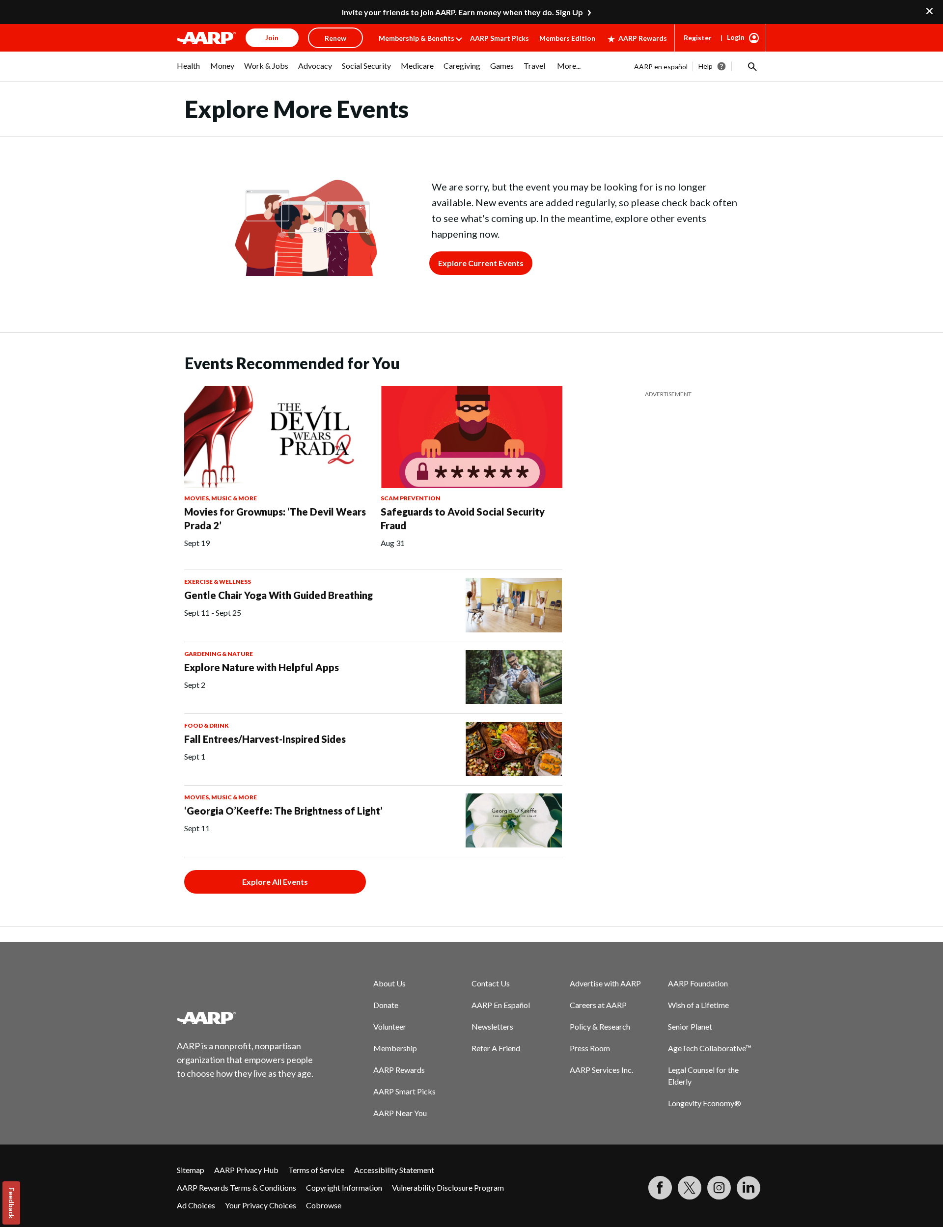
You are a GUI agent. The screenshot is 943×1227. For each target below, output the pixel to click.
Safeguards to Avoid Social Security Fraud (463, 518)
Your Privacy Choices (260, 1205)
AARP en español (661, 66)
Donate (385, 1004)
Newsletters (492, 1026)
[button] (751, 66)
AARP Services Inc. (601, 1069)
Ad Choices (196, 1205)
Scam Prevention (411, 498)
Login (736, 37)
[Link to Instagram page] (719, 1188)
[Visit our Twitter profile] (689, 1188)
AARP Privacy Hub (246, 1169)
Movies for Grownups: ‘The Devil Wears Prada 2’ (275, 518)
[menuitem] (188, 71)
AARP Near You (400, 1113)
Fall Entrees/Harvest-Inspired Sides (265, 739)
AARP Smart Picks (499, 38)
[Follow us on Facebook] (660, 1188)
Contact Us (491, 983)
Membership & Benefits (416, 38)
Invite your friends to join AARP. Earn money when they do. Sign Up (462, 12)
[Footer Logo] (245, 1017)
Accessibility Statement (394, 1169)
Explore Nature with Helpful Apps (261, 667)
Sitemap (190, 1169)
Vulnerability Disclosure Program (448, 1187)
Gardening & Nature (218, 653)
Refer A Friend (496, 1048)
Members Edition (567, 38)
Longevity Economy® (704, 1103)
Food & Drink (206, 725)
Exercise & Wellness (217, 581)
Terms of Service (316, 1169)
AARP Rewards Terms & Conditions (236, 1187)
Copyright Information (344, 1187)
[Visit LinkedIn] (748, 1188)
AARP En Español (501, 1004)
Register (698, 37)
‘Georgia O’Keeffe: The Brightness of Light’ (283, 811)
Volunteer (389, 1026)
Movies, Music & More (220, 498)
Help (705, 66)
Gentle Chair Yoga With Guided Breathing (278, 595)
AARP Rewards (642, 38)
